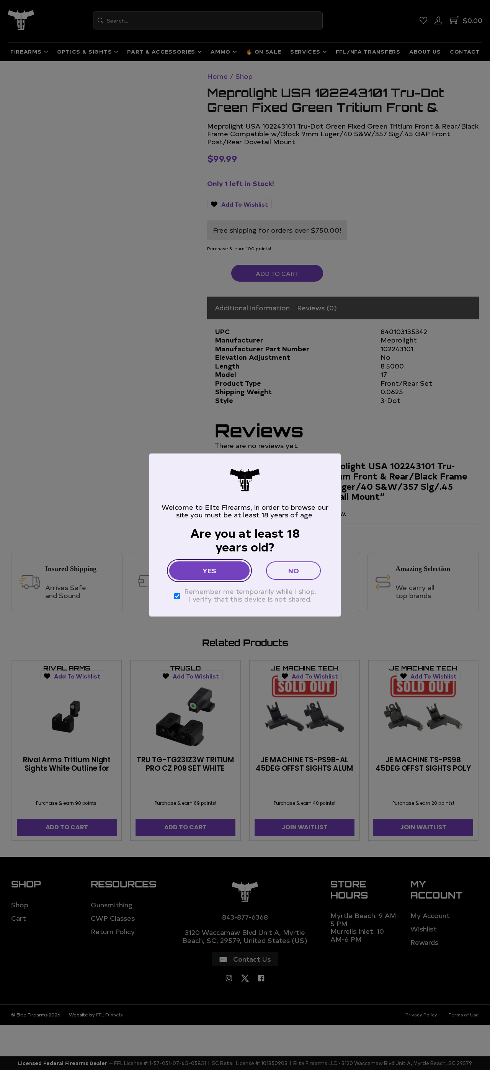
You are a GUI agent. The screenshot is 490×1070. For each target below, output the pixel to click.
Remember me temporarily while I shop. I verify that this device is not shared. (250, 595)
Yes (209, 570)
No (293, 570)
